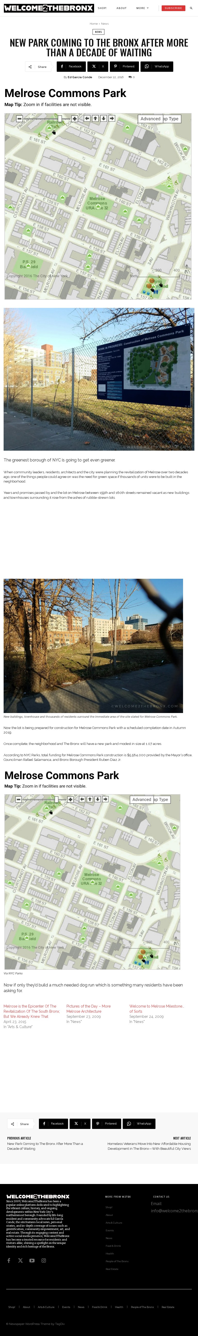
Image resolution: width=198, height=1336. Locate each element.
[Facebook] (8, 1260)
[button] (191, 8)
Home (94, 23)
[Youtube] (32, 1260)
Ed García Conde (80, 77)
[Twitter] (20, 1260)
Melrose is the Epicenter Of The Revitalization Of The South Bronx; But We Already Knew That (32, 1011)
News (105, 23)
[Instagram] (43, 1260)
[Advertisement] (99, 543)
